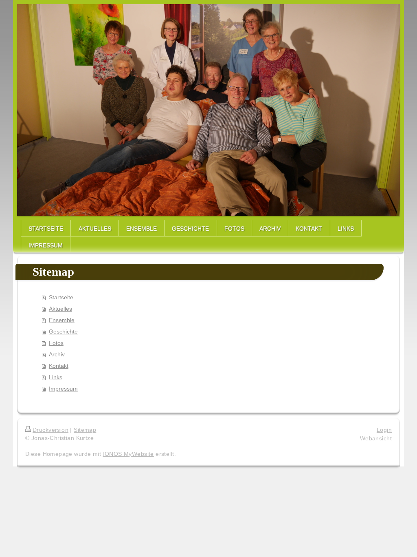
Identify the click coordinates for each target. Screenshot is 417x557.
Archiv (57, 354)
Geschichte (63, 331)
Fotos (56, 343)
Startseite (61, 297)
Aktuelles (60, 308)
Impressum (63, 388)
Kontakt (58, 365)
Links (55, 377)
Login (384, 430)
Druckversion (50, 430)
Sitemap (85, 430)
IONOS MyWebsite (128, 454)
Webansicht (376, 438)
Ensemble (62, 320)
